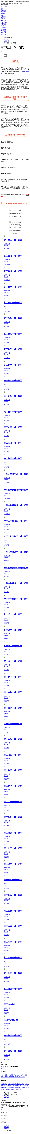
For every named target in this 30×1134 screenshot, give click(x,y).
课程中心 (3, 13)
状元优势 (3, 11)
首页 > (6, 39)
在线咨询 (3, 1068)
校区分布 (3, 10)
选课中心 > (7, 41)
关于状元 (3, 34)
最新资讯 (4, 15)
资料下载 (3, 32)
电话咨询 (6, 1127)
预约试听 (6, 1128)
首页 (2, 8)
